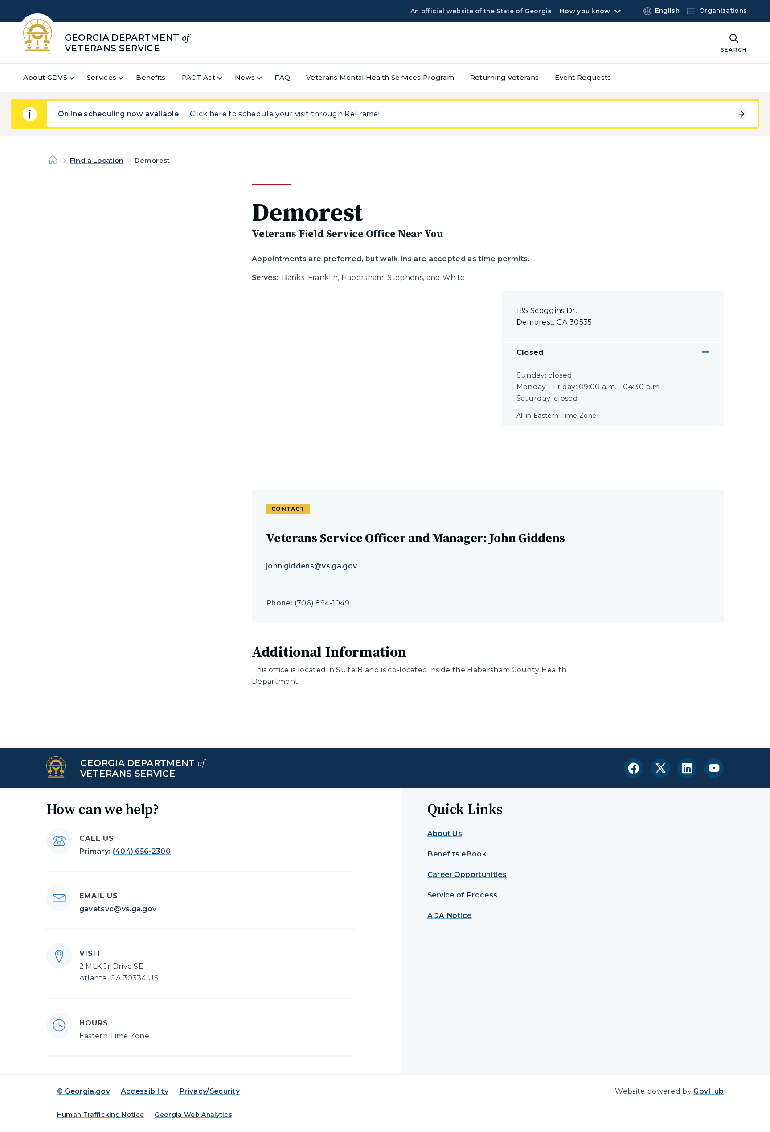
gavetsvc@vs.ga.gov (118, 909)
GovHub (708, 1091)
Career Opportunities (467, 874)
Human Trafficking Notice (100, 1115)
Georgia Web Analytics (193, 1115)
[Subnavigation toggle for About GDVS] (77, 78)
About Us (445, 833)
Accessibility (144, 1091)
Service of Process (462, 895)
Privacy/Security (209, 1091)
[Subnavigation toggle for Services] (126, 78)
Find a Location (96, 160)
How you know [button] (585, 11)
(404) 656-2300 (142, 851)
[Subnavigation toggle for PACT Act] (225, 78)
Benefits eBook (457, 854)
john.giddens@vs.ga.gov (311, 566)
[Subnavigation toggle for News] (264, 78)
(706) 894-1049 (322, 603)
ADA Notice (449, 915)
